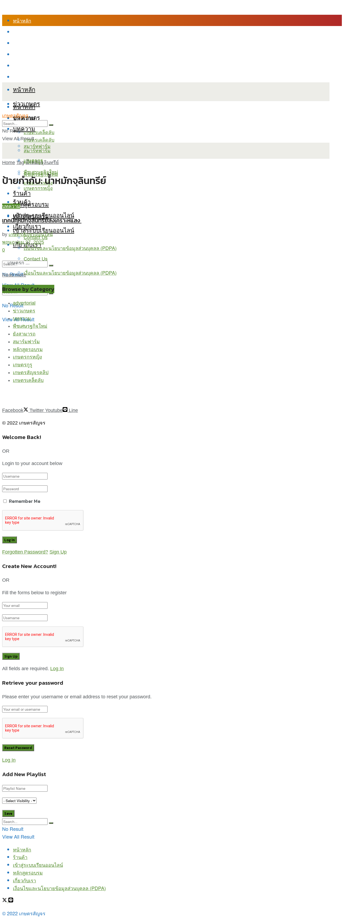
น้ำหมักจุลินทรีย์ (42, 162)
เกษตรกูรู (22, 364)
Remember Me (24, 501)
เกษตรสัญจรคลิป (30, 372)
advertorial (24, 303)
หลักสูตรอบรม (28, 54)
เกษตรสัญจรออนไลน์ (31, 234)
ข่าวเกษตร (24, 311)
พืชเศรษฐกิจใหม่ (41, 171)
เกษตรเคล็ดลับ (39, 131)
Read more (14, 275)
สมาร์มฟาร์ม (26, 341)
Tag (20, 162)
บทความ (24, 128)
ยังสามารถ (24, 334)
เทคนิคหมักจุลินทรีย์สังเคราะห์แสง (41, 220)
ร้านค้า (20, 31)
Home (8, 162)
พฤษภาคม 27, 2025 (23, 242)
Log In (57, 668)
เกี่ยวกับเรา (24, 65)
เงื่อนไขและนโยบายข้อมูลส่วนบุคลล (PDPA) (59, 76)
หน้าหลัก (22, 20)
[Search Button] (51, 265)
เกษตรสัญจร (15, 115)
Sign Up (58, 552)
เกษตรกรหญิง (27, 357)
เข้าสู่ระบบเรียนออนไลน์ (38, 42)
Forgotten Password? (25, 552)
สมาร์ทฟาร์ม (37, 150)
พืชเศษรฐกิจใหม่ (30, 326)
